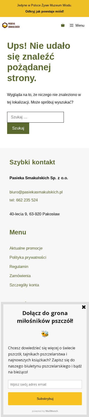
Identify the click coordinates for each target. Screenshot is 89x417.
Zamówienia (20, 276)
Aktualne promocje (25, 248)
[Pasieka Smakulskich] (10, 25)
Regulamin (18, 266)
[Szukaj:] (35, 117)
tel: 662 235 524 (23, 200)
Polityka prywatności (27, 257)
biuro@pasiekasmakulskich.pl (36, 192)
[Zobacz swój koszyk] (63, 25)
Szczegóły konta (24, 285)
